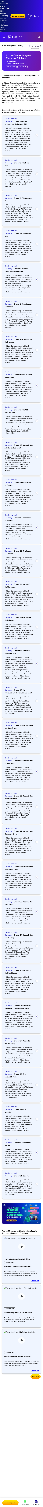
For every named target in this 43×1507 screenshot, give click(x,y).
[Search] (39, 37)
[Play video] (21, 1246)
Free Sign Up (10, 1503)
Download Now (18, 16)
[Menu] (4, 37)
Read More (35, 1281)
